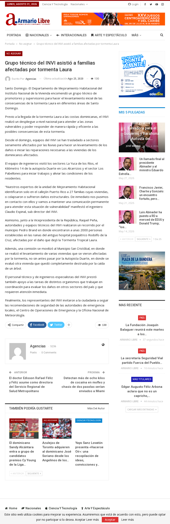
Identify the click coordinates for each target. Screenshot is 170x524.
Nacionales (78, 4)
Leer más (127, 519)
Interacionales (73, 35)
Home (13, 508)
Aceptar (110, 520)
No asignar (13, 53)
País (142, 317)
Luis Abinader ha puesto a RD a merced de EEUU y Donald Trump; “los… (141, 220)
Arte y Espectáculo (111, 35)
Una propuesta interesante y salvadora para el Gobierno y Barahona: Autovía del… (142, 128)
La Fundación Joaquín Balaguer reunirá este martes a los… (142, 329)
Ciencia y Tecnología (55, 4)
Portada (14, 35)
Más (135, 35)
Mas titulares (142, 379)
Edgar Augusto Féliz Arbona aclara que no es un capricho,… (141, 391)
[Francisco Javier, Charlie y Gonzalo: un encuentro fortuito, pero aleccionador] (128, 192)
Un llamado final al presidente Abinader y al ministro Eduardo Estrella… (141, 166)
